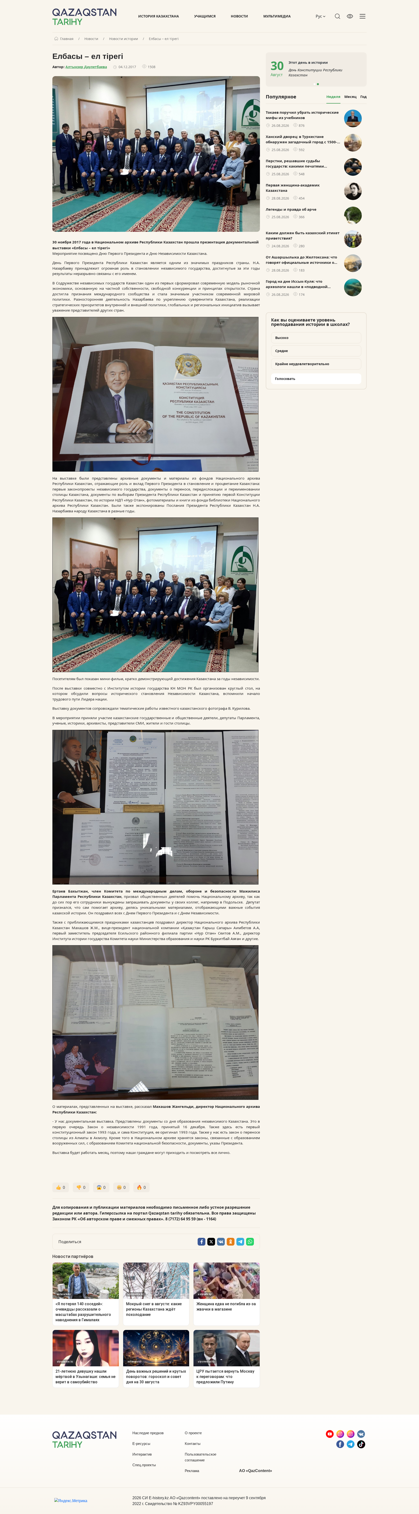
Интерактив (142, 1454)
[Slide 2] (318, 84)
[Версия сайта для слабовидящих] (349, 16)
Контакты (193, 1444)
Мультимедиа (277, 16)
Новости (239, 16)
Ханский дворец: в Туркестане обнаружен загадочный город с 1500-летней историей (301, 139)
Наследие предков (148, 1433)
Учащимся (205, 16)
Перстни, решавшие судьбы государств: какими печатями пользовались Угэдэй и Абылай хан (300, 163)
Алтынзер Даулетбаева (86, 66)
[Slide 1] (314, 84)
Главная (66, 39)
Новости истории (123, 39)
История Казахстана (158, 16)
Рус (319, 16)
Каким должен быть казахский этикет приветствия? (302, 235)
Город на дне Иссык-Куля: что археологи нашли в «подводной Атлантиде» (297, 284)
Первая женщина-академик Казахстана (293, 188)
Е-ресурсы (141, 1444)
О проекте (193, 1433)
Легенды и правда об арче (291, 209)
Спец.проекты (144, 1465)
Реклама (192, 1471)
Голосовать (285, 378)
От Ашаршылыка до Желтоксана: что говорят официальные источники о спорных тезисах (301, 260)
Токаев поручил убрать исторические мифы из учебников (302, 115)
